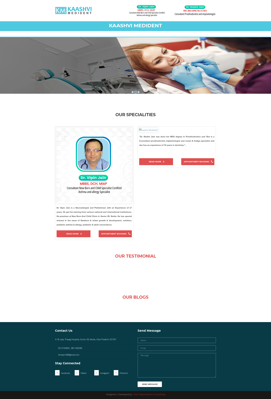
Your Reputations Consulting (149, 394)
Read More (72, 234)
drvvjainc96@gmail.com (68, 354)
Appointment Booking (114, 234)
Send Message (150, 384)
